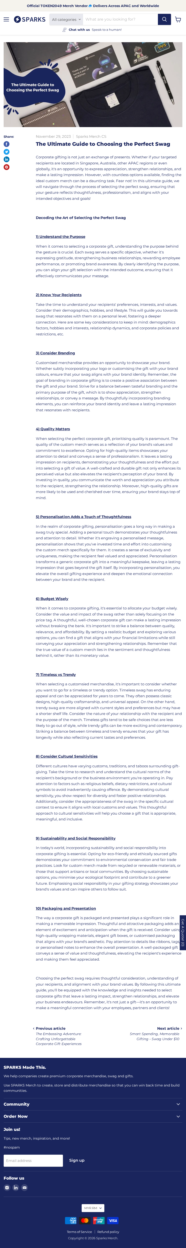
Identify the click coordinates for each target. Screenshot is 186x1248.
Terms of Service (79, 1232)
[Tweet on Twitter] (6, 152)
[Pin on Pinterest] (6, 167)
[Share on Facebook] (6, 144)
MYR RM (90, 1208)
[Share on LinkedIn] (6, 159)
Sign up (77, 1160)
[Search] (164, 19)
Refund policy (108, 1232)
